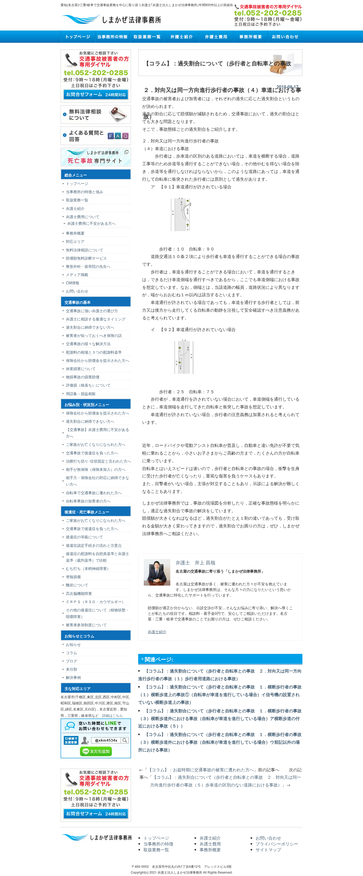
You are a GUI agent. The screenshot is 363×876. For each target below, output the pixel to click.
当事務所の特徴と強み (84, 191)
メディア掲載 (77, 274)
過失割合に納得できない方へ (90, 327)
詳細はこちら (112, 715)
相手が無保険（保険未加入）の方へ (95, 469)
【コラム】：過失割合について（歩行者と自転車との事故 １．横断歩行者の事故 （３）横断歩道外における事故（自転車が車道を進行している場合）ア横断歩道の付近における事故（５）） (222, 718)
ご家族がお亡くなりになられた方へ (95, 444)
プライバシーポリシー (277, 844)
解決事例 (73, 677)
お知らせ (73, 644)
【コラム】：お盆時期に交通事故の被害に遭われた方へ (200, 770)
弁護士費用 (216, 37)
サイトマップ (268, 850)
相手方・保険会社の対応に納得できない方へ (97, 481)
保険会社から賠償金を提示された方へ (97, 360)
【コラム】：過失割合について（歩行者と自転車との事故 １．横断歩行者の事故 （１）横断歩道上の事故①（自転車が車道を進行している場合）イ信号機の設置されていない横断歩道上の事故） (222, 694)
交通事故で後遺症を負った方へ (92, 452)
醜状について (77, 584)
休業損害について (81, 368)
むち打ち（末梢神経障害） (88, 568)
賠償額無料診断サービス (86, 258)
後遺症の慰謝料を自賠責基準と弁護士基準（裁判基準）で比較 (97, 557)
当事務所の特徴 (112, 37)
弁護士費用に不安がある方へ (91, 223)
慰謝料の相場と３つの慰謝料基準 (94, 352)
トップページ (78, 37)
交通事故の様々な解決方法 (88, 343)
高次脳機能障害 (79, 593)
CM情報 (72, 282)
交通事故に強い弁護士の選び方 (92, 310)
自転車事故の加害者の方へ (88, 500)
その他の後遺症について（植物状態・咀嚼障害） (97, 613)
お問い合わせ (285, 37)
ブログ (71, 660)
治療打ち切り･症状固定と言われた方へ (98, 461)
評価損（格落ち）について (88, 385)
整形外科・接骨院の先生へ (88, 266)
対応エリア (75, 241)
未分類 (71, 669)
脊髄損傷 (73, 576)
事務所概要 (250, 37)
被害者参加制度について (86, 624)
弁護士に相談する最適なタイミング (95, 318)
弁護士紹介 (181, 37)
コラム (71, 652)
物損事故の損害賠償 (82, 376)
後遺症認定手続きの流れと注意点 (94, 545)
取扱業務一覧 (147, 37)
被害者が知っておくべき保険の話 (94, 335)
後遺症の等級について (84, 536)
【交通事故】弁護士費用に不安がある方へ (97, 433)
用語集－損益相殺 (81, 393)
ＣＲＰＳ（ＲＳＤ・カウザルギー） (95, 601)
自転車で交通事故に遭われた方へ (94, 492)
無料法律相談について (84, 249)
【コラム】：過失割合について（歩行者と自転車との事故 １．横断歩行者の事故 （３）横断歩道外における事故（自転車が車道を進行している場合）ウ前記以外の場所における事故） (222, 742)
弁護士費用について (82, 216)
